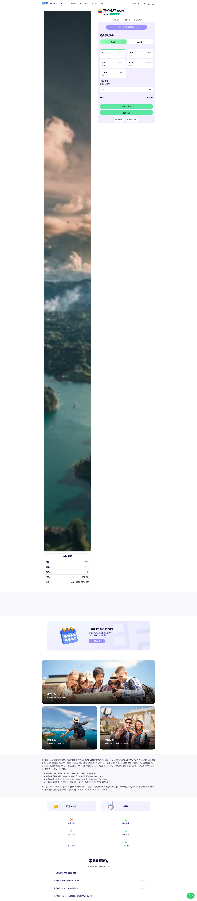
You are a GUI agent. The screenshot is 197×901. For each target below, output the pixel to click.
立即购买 (126, 113)
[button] (62, 3)
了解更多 (97, 641)
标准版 (113, 42)
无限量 (139, 42)
